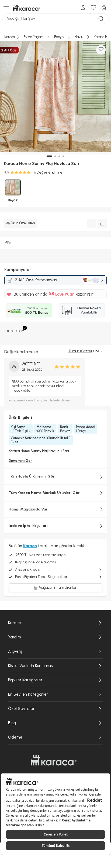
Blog (12, 722)
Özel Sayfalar (21, 708)
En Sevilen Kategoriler (28, 694)
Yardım (14, 637)
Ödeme (15, 737)
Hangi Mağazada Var (28, 509)
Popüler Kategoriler (25, 680)
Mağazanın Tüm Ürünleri (58, 588)
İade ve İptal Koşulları (28, 525)
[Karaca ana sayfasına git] (54, 760)
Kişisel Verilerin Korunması (30, 665)
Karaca (14, 622)
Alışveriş (15, 651)
